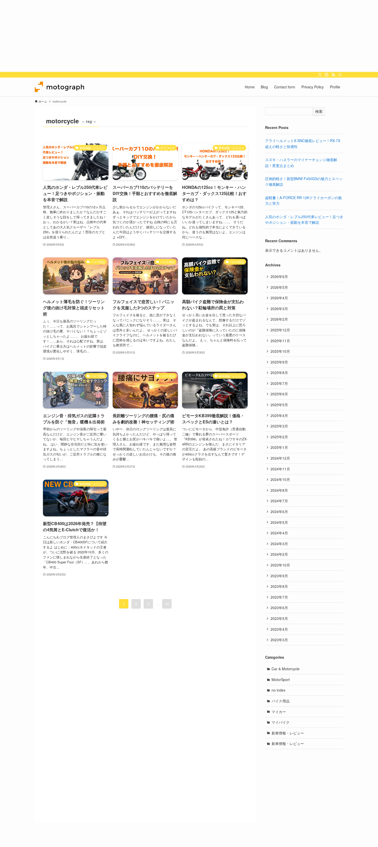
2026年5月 (279, 287)
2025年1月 (279, 447)
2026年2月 (279, 319)
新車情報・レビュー (288, 733)
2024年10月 (280, 479)
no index (278, 690)
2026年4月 (279, 297)
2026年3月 (279, 308)
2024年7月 (279, 500)
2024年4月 (279, 532)
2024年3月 (279, 543)
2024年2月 (279, 554)
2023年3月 (279, 639)
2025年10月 (280, 351)
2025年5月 (279, 404)
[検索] (340, 75)
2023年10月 (280, 564)
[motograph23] (59, 87)
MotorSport (281, 679)
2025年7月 (279, 383)
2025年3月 (279, 426)
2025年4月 (279, 415)
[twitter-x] (320, 75)
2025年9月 (279, 362)
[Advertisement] (154, 36)
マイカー (279, 711)
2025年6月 (279, 393)
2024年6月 (279, 511)
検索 (318, 111)
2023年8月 (279, 586)
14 (167, 603)
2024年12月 (280, 458)
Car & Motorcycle (286, 668)
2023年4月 (279, 629)
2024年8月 (279, 490)
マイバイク (281, 722)
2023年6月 (279, 607)
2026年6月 (279, 276)
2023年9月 (279, 575)
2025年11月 (280, 340)
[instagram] (326, 75)
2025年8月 (279, 372)
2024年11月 (280, 468)
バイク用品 (281, 700)
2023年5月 (279, 618)
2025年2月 (279, 436)
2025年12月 (280, 329)
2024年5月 (279, 522)
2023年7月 (279, 597)
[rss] (333, 75)
